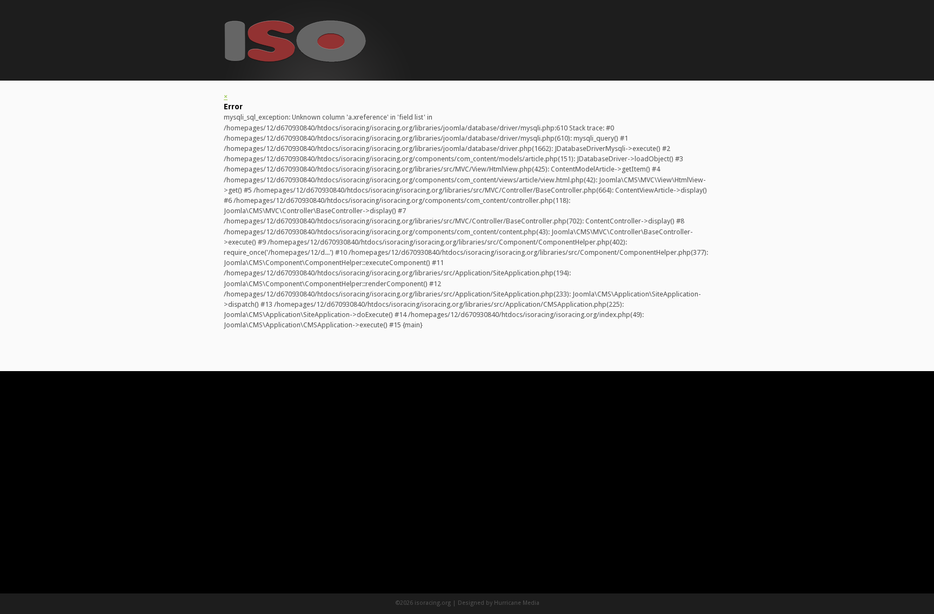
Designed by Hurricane (490, 602)
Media (531, 602)
